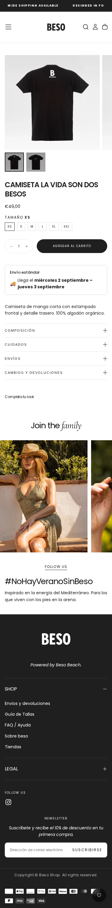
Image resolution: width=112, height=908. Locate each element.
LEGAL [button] (11, 768)
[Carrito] (104, 27)
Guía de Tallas (19, 714)
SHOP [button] (11, 688)
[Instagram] (8, 802)
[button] (8, 27)
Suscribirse (87, 849)
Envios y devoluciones (27, 703)
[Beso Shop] (56, 639)
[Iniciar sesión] (95, 27)
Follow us (56, 566)
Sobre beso (16, 736)
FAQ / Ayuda (18, 725)
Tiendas (13, 747)
